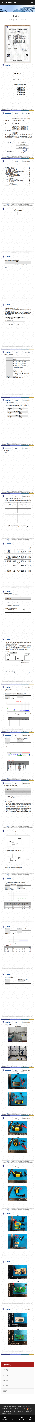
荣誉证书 (5, 1386)
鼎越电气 (22, 1411)
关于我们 (5, 1370)
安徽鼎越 (28, 1411)
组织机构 (5, 1391)
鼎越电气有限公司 (8, 1413)
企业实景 (5, 1380)
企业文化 (5, 1375)
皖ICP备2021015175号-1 (19, 1408)
